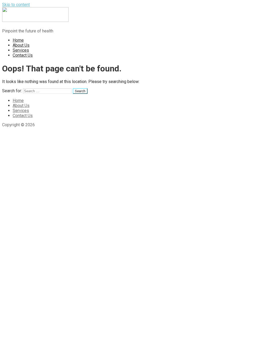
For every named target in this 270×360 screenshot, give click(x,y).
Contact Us (23, 55)
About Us (21, 45)
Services (21, 50)
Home (18, 40)
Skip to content (16, 4)
